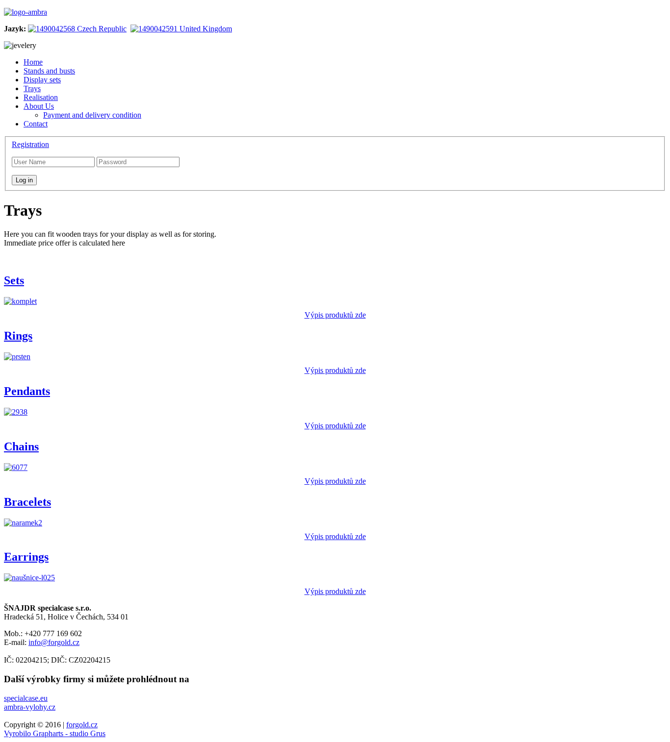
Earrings (26, 556)
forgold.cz (82, 724)
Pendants (27, 391)
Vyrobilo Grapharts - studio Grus (54, 733)
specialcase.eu (26, 698)
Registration (30, 144)
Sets (14, 280)
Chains (21, 446)
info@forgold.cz (53, 642)
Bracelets (27, 501)
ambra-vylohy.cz (29, 707)
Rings (18, 335)
